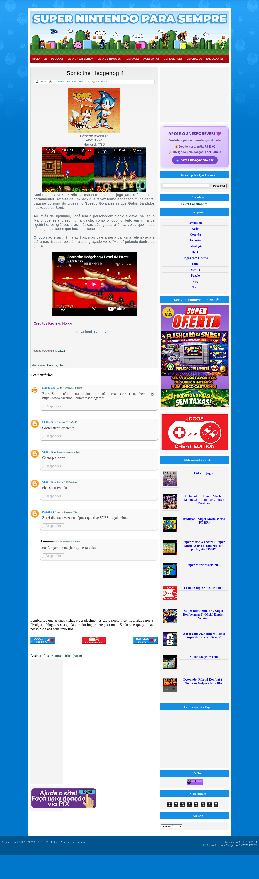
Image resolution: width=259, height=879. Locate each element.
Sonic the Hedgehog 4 (95, 73)
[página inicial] (94, 643)
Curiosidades (173, 58)
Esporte (195, 240)
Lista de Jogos (54, 58)
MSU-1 (195, 269)
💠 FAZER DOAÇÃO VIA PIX (194, 160)
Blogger (230, 845)
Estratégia (195, 246)
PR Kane (47, 511)
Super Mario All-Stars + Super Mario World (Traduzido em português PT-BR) (204, 545)
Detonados (194, 58)
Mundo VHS (49, 387)
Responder (53, 406)
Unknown (47, 421)
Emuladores (215, 58)
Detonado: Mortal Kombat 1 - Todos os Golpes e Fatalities (203, 681)
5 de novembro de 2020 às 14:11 (69, 542)
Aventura (52, 365)
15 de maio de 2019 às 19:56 (65, 482)
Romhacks (132, 58)
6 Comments (103, 82)
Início (36, 58)
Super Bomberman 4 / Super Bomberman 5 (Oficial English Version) (203, 614)
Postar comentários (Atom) (63, 656)
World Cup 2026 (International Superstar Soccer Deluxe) (203, 635)
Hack (62, 365)
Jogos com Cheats (195, 257)
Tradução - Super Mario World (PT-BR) (203, 520)
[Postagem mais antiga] (145, 641)
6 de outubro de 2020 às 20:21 (65, 512)
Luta (195, 263)
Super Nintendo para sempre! (70, 841)
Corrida (195, 234)
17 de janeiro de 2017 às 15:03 (69, 388)
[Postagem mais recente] (42, 641)
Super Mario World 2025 (204, 564)
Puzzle (195, 275)
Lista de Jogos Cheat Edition (203, 587)
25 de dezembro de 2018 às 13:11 (67, 452)
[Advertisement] (195, 94)
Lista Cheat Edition (80, 58)
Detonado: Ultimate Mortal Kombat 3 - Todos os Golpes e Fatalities (204, 499)
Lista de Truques (109, 58)
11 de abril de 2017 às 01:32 (65, 422)
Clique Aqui (103, 332)
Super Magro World (204, 656)
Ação (195, 228)
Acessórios (151, 58)
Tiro (195, 287)
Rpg (195, 281)
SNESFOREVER (248, 841)
